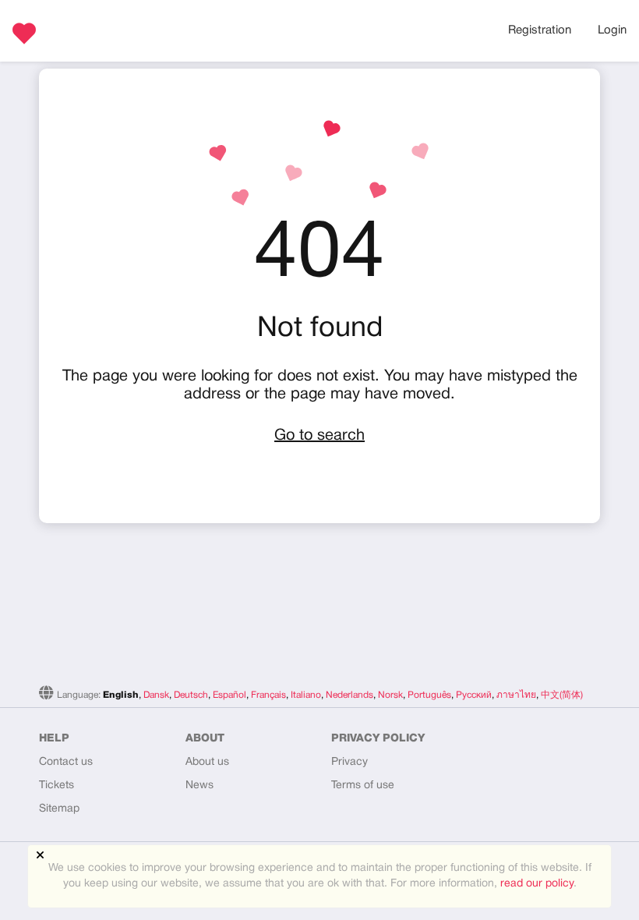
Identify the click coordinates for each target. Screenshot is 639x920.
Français (268, 695)
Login (612, 30)
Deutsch (191, 695)
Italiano (306, 695)
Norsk (390, 695)
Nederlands (349, 695)
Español (229, 695)
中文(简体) (562, 695)
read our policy (537, 884)
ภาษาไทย (516, 695)
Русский (474, 695)
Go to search (319, 436)
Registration (539, 30)
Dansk (156, 695)
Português (429, 695)
